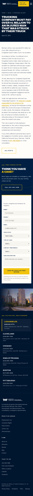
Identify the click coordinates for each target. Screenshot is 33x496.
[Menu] (31, 4)
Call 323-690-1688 (12, 187)
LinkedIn (4, 471)
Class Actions (6, 426)
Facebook (5, 474)
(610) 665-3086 (8, 360)
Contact (4, 453)
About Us (4, 441)
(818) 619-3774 (9, 324)
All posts (9, 150)
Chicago (7, 346)
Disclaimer (15, 489)
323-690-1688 (6, 463)
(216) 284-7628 (8, 336)
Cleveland (8, 334)
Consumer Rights (7, 423)
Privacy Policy (7, 280)
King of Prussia (11, 358)
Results (4, 447)
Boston (7, 370)
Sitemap (27, 489)
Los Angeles (10, 322)
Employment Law (7, 420)
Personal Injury (6, 431)
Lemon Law (5, 428)
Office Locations (6, 469)
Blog (9, 12)
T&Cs (21, 489)
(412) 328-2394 (8, 383)
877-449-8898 (15, 141)
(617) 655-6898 (8, 373)
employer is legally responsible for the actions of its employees (16, 103)
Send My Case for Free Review (16, 271)
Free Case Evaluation (22, 3)
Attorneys (4, 444)
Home (4, 12)
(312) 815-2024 (8, 348)
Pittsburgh (9, 381)
